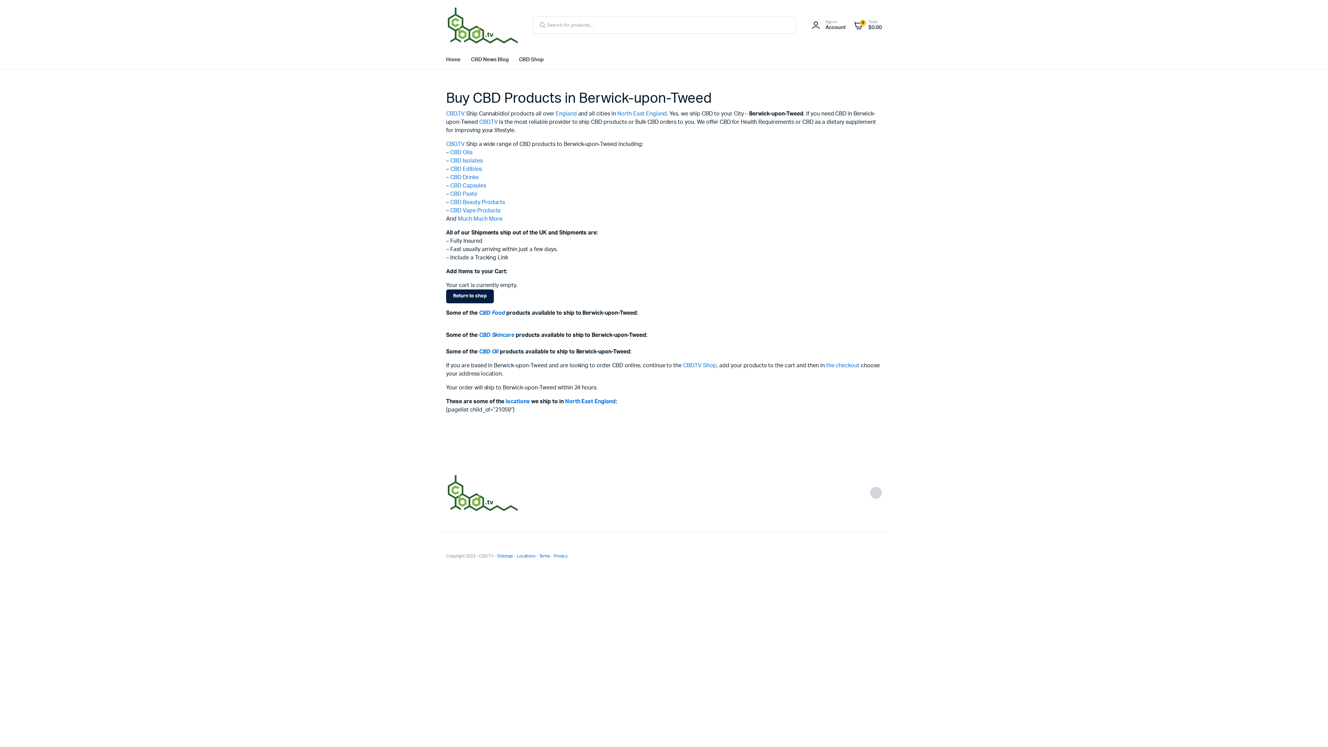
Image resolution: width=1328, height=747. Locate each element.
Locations (526, 556)
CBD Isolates (466, 161)
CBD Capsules (468, 185)
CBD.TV (455, 114)
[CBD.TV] (482, 25)
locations (518, 401)
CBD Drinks (464, 177)
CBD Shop (531, 59)
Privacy (561, 556)
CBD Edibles (466, 169)
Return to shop (470, 296)
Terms (544, 556)
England (566, 114)
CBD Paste (463, 194)
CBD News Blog (490, 59)
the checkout (843, 365)
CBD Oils (461, 152)
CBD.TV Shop (700, 365)
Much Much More (480, 219)
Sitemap (505, 556)
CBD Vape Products (475, 210)
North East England (642, 114)
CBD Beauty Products (477, 202)
